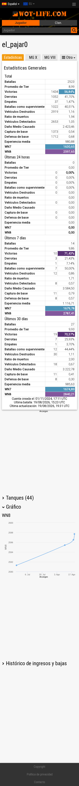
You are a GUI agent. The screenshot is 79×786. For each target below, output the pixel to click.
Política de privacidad (40, 774)
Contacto (39, 782)
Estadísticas (13, 57)
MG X (33, 57)
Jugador (21, 23)
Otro (69, 57)
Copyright (39, 767)
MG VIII (49, 57)
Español (12, 4)
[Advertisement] (39, 452)
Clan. (58, 23)
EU (30, 4)
